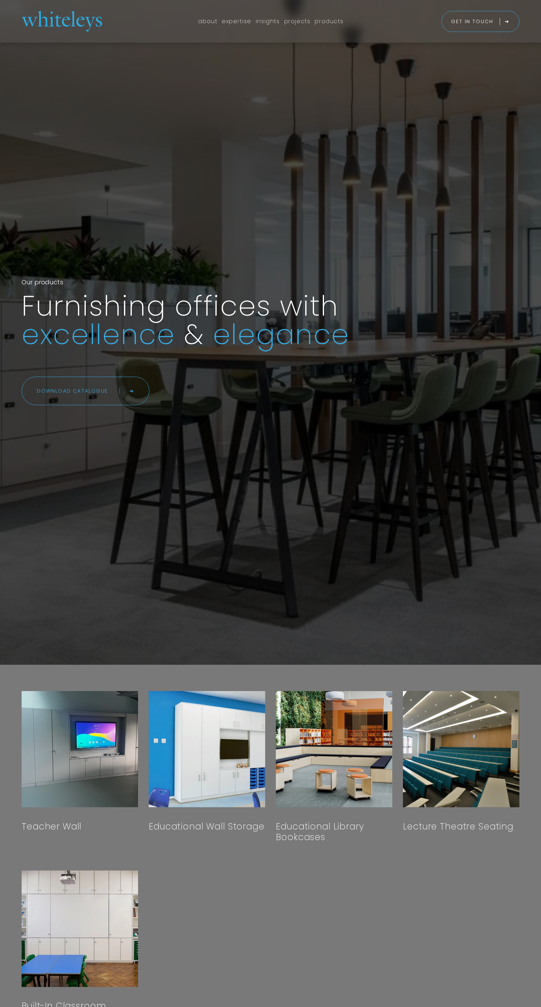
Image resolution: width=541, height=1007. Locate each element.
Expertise (236, 21)
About (207, 21)
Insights (268, 21)
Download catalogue (73, 391)
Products (329, 21)
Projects (297, 21)
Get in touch (473, 21)
